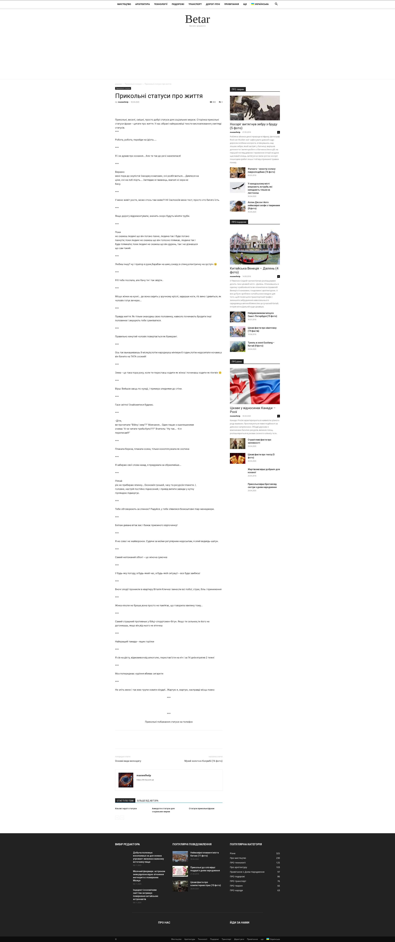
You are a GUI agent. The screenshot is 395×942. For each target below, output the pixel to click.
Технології (160, 4)
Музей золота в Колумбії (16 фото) (203, 761)
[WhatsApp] (139, 109)
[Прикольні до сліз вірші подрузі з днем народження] (180, 871)
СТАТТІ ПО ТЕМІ (125, 800)
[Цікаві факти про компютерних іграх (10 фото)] (180, 886)
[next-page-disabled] (122, 818)
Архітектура (142, 4)
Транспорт (195, 4)
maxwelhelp (123, 102)
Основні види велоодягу (128, 761)
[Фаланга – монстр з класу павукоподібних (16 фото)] (237, 172)
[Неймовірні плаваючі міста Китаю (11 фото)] (180, 856)
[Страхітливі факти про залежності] (237, 443)
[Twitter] (125, 109)
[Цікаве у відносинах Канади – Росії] (255, 386)
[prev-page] (117, 818)
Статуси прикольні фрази (201, 808)
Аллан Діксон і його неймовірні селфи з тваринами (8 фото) (264, 205)
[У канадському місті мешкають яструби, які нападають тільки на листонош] (237, 187)
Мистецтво (124, 4)
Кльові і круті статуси (126, 808)
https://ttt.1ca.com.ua (145, 780)
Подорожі (178, 4)
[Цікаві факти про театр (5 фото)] (237, 458)
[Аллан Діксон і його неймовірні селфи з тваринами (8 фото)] (237, 206)
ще (245, 4)
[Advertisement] (197, 55)
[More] (146, 109)
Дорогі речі (213, 4)
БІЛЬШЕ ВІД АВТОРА (147, 800)
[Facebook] (118, 109)
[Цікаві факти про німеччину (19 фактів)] (237, 331)
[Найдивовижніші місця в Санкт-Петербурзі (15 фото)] (237, 317)
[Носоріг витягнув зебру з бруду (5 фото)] (255, 108)
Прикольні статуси (133, 84)
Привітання (231, 4)
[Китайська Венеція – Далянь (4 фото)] (255, 246)
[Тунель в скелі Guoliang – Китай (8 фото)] (237, 346)
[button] (276, 4)
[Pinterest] (132, 109)
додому (118, 84)
